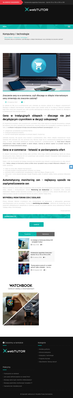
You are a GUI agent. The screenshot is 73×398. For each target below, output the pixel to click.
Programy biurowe (44, 359)
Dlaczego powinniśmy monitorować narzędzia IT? (18, 383)
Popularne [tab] (27, 234)
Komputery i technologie (16, 34)
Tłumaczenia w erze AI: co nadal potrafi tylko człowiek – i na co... (41, 266)
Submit (36, 224)
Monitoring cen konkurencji (40, 190)
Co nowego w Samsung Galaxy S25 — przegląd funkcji (42, 241)
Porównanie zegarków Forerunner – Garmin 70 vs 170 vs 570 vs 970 (45, 2)
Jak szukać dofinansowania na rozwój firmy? (17, 377)
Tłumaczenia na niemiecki (11, 374)
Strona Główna (8, 37)
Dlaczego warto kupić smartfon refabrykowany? (18, 380)
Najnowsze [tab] (45, 234)
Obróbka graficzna (44, 349)
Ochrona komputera (45, 352)
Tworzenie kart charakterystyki (13, 386)
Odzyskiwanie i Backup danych (48, 362)
